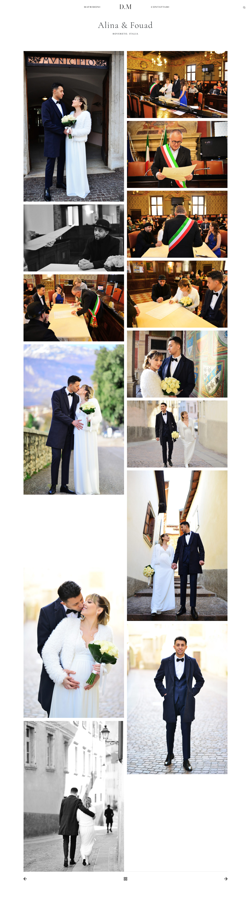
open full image (74, 126)
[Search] (244, 7)
